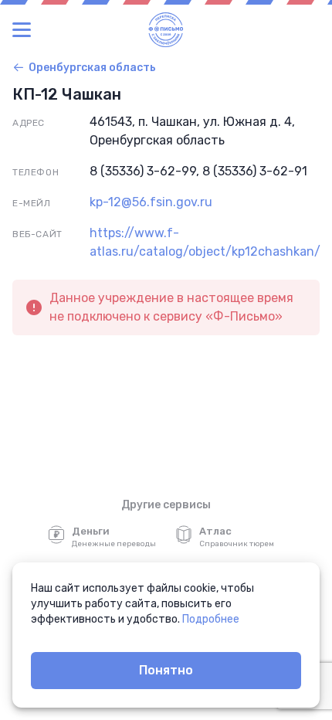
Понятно (166, 670)
